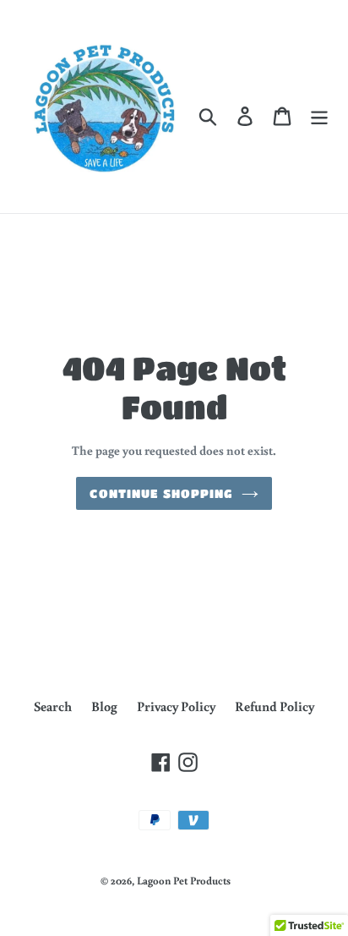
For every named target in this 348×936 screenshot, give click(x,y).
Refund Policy (274, 706)
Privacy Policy (176, 706)
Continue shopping (161, 493)
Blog (104, 706)
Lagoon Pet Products (184, 880)
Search (53, 706)
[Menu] (319, 115)
